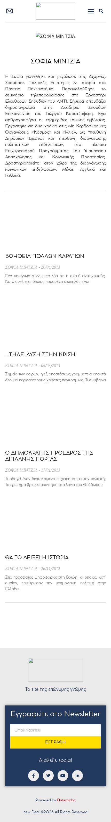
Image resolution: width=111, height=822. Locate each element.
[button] (91, 11)
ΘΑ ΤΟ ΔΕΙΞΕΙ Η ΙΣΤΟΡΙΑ (37, 557)
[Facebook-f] (33, 775)
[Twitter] (48, 775)
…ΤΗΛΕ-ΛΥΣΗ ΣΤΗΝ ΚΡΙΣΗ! (41, 354)
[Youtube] (63, 775)
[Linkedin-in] (77, 775)
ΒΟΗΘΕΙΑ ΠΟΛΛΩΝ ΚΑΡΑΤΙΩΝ (44, 256)
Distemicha (66, 800)
